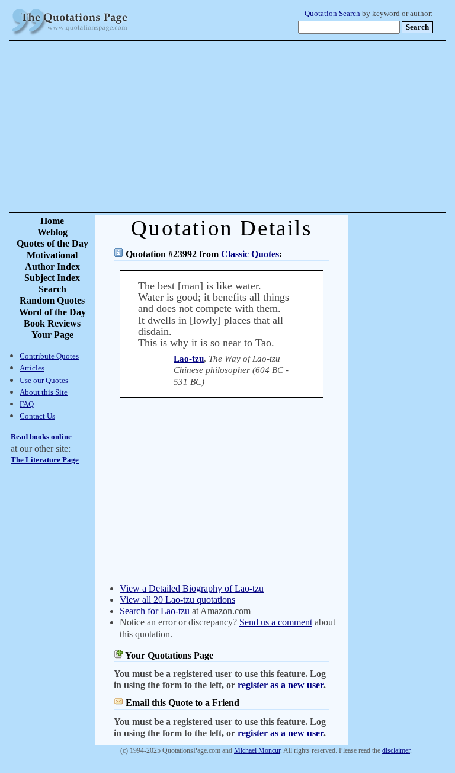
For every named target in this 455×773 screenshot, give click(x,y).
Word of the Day (52, 312)
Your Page (52, 335)
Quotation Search (332, 13)
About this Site (44, 392)
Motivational (52, 255)
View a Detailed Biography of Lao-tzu (192, 588)
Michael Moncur (257, 750)
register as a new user (280, 685)
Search (52, 289)
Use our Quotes (44, 380)
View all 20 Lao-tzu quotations (177, 600)
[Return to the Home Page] (70, 35)
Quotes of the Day (52, 243)
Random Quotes (52, 300)
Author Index (52, 266)
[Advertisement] (269, 127)
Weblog (52, 232)
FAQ (27, 404)
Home (52, 221)
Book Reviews (52, 323)
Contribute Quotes (49, 356)
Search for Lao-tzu (155, 611)
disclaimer (396, 750)
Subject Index (52, 278)
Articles (32, 367)
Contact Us (37, 415)
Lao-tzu (189, 358)
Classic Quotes (250, 254)
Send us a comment (275, 622)
